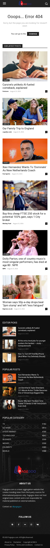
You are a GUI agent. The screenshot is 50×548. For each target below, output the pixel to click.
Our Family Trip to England (18, 128)
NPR (4, 269)
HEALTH (5, 298)
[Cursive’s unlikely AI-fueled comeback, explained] (25, 66)
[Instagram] (31, 524)
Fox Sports (6, 174)
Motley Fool (7, 223)
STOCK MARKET (8, 209)
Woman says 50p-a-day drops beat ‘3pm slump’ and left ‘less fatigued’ (23, 304)
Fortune (5, 91)
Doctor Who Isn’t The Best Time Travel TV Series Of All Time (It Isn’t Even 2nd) (32, 403)
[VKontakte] (37, 524)
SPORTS (6, 163)
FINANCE (6, 80)
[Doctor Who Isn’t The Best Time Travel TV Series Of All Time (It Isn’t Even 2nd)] (9, 404)
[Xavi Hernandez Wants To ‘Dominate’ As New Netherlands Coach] (25, 151)
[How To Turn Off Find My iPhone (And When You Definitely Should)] (9, 357)
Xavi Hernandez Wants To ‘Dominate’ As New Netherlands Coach (24, 169)
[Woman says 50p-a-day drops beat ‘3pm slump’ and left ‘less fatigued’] (25, 287)
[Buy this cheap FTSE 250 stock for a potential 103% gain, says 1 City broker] (25, 195)
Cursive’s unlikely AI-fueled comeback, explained (18, 86)
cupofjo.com (7, 132)
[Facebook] (18, 524)
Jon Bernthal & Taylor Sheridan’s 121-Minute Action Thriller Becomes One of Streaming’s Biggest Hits (32, 390)
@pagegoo (17, 506)
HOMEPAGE (33, 34)
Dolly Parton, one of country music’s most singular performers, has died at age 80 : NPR (25, 262)
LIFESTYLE (6, 124)
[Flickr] (24, 524)
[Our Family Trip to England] (25, 111)
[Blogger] (12, 524)
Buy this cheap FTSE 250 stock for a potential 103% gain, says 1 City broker (24, 217)
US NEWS (6, 254)
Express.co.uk (7, 309)
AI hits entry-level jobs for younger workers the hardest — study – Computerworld (32, 343)
